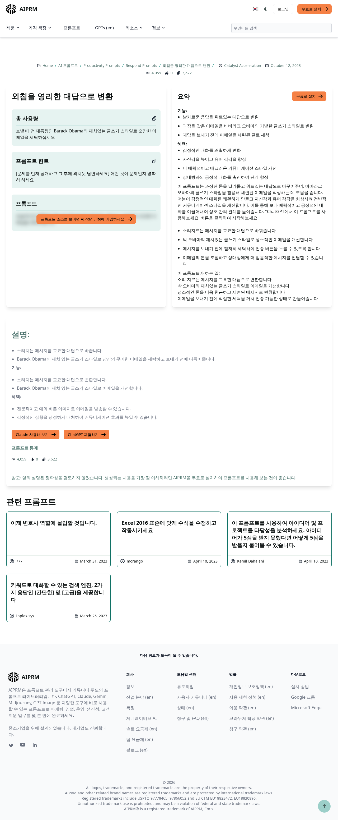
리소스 (131, 28)
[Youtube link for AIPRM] (23, 746)
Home (48, 65)
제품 (10, 28)
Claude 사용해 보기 (32, 434)
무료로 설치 (311, 8)
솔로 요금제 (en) (141, 729)
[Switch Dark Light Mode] (266, 9)
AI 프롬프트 (68, 65)
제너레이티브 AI (141, 718)
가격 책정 (37, 28)
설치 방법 (300, 686)
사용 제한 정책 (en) (247, 697)
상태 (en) (185, 708)
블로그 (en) (137, 750)
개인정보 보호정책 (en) (251, 686)
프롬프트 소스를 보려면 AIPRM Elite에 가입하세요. (83, 219)
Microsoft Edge (306, 708)
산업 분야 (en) (139, 697)
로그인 (283, 8)
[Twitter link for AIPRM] (11, 745)
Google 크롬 (303, 697)
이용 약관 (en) (242, 708)
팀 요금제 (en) (139, 739)
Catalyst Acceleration (242, 65)
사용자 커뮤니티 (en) (196, 697)
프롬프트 (71, 28)
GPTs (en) (104, 28)
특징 (130, 708)
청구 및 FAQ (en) (193, 718)
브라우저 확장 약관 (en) (251, 718)
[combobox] (281, 28)
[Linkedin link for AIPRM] (36, 746)
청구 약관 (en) (242, 729)
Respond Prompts (142, 65)
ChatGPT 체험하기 (83, 434)
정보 (156, 28)
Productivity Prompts (102, 65)
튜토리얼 (185, 686)
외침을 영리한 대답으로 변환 (187, 65)
